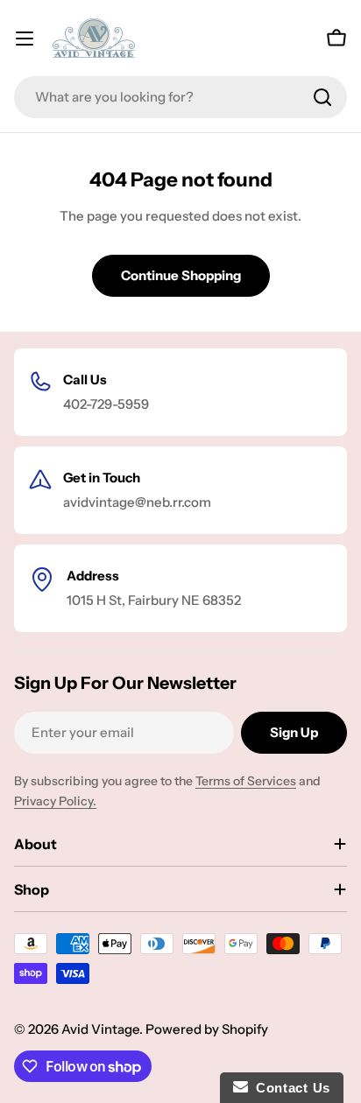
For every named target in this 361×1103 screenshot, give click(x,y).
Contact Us (289, 1087)
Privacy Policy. (55, 801)
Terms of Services (245, 781)
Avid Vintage (100, 1029)
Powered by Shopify (206, 1029)
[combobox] (180, 97)
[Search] (322, 97)
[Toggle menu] (24, 38)
